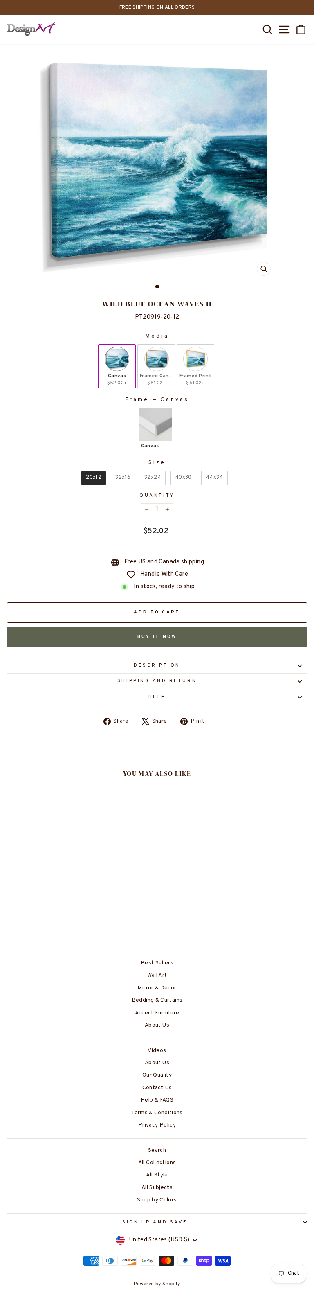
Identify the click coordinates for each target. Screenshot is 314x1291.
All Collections (157, 1162)
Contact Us (157, 1087)
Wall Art (157, 975)
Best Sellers (157, 963)
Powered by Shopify (157, 1284)
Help (157, 697)
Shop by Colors (157, 1199)
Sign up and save (155, 1222)
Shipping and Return (157, 681)
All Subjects (157, 1187)
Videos (157, 1050)
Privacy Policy (157, 1125)
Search (157, 1150)
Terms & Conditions (157, 1112)
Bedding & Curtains (157, 1000)
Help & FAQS (157, 1100)
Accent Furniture (157, 1012)
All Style (157, 1175)
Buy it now (157, 637)
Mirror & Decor (156, 988)
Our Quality (157, 1075)
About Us (157, 1025)
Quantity (156, 496)
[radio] (117, 366)
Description (157, 665)
